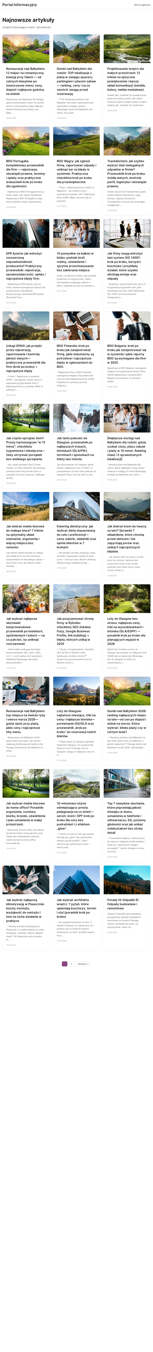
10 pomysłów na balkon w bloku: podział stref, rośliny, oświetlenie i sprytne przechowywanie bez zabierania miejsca (75, 262)
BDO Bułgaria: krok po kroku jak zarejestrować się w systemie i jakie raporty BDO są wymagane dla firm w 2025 (126, 354)
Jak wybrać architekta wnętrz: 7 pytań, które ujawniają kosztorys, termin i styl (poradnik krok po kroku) (76, 908)
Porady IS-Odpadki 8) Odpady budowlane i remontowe (123, 904)
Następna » (83, 964)
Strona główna (142, 4)
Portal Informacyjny (19, 5)
